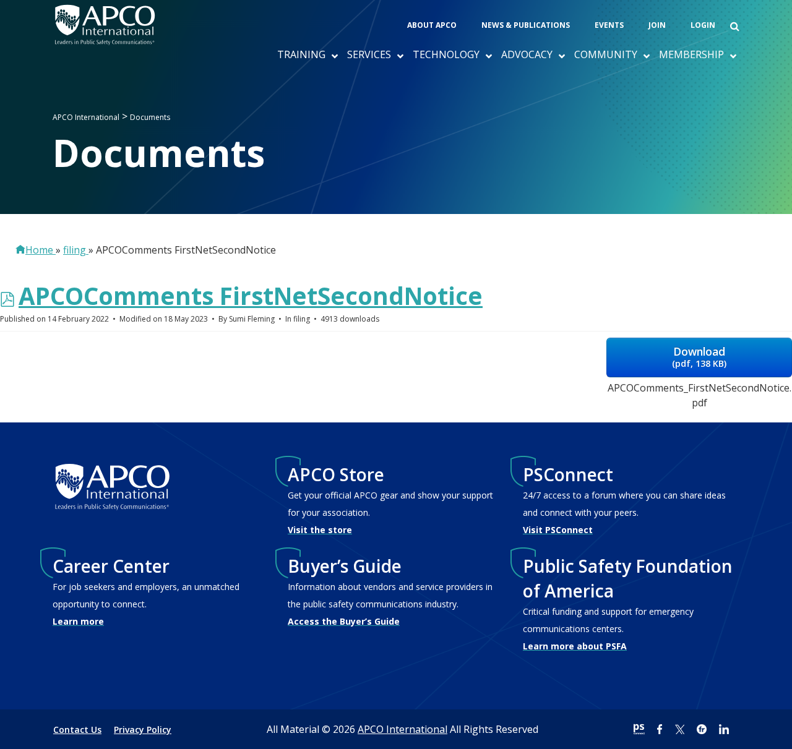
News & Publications (525, 25)
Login (703, 25)
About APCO (432, 25)
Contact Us (77, 729)
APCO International (402, 729)
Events (609, 25)
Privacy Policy (142, 729)
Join (657, 25)
